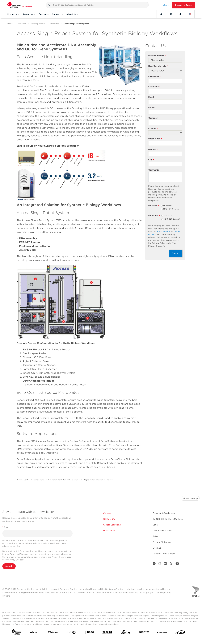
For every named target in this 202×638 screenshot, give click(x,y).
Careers (107, 513)
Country (153, 128)
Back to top (192, 498)
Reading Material (38, 24)
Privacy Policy (163, 231)
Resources (21, 24)
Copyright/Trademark (164, 513)
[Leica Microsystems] (126, 633)
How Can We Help (158, 66)
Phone (151, 107)
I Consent (167, 206)
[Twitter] (171, 564)
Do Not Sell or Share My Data (168, 519)
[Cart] (171, 14)
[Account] (180, 14)
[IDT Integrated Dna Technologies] (107, 633)
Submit (175, 253)
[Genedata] (71, 632)
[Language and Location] (190, 14)
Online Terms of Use (163, 530)
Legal (155, 525)
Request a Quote (183, 5)
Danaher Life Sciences (164, 553)
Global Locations (112, 525)
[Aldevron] (53, 632)
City (151, 159)
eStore (166, 5)
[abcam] (35, 632)
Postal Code (155, 139)
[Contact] (161, 14)
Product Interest (157, 55)
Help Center (109, 530)
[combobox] (97, 5)
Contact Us (109, 519)
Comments (154, 170)
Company (153, 118)
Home (10, 24)
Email (151, 97)
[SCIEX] (180, 632)
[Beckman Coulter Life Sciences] (19, 5)
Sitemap (157, 548)
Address (153, 149)
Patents (156, 536)
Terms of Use (26, 554)
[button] (49, 5)
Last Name (154, 87)
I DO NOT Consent (171, 209)
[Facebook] (154, 564)
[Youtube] (177, 564)
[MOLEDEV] (144, 633)
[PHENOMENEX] (162, 633)
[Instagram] (160, 564)
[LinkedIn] (165, 564)
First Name (154, 76)
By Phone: (154, 215)
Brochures (54, 24)
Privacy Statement (162, 542)
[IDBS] (89, 632)
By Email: (153, 205)
